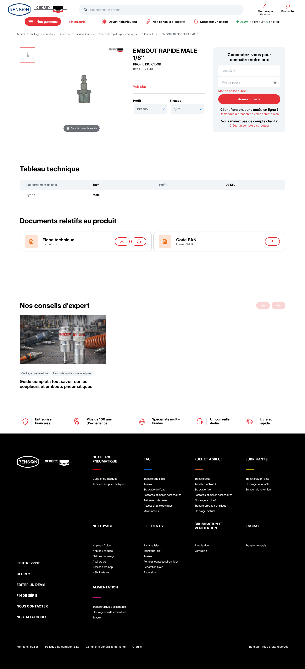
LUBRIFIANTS (256, 459)
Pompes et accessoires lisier (161, 561)
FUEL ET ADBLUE (209, 459)
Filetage (175, 100)
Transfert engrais (256, 545)
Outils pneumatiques (105, 478)
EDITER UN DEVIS (31, 585)
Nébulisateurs (101, 572)
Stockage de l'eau (154, 489)
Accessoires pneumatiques (109, 484)
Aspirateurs (99, 561)
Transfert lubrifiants (257, 478)
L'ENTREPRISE (28, 563)
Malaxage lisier (152, 550)
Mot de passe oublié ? (233, 91)
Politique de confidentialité (62, 646)
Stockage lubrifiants (257, 484)
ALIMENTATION (105, 587)
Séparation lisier (153, 567)
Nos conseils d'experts (168, 21)
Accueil (21, 34)
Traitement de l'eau (155, 500)
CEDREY (23, 574)
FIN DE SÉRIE (27, 595)
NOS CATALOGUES (32, 617)
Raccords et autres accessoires (162, 494)
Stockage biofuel (205, 511)
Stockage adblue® (206, 500)
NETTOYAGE (103, 526)
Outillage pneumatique (42, 34)
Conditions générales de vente (106, 646)
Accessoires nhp (103, 567)
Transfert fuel (203, 478)
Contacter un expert (214, 21)
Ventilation (201, 550)
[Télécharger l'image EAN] (272, 241)
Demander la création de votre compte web (249, 114)
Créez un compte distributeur (249, 125)
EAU (147, 459)
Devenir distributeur (123, 21)
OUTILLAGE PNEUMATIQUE (105, 459)
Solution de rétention (258, 489)
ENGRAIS (253, 526)
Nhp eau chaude (103, 550)
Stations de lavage (104, 556)
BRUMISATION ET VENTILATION (209, 526)
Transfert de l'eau (154, 478)
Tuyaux (148, 484)
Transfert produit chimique (211, 505)
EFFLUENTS (153, 526)
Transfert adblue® (205, 484)
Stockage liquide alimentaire (109, 612)
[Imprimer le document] (138, 241)
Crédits (137, 646)
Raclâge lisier (151, 545)
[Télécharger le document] (122, 241)
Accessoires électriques (158, 505)
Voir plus (139, 86)
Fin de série (77, 21)
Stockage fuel (203, 489)
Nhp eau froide (102, 545)
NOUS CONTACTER (32, 606)
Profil (137, 100)
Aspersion (150, 572)
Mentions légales (28, 646)
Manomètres (151, 511)
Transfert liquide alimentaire (109, 606)
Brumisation (202, 545)
